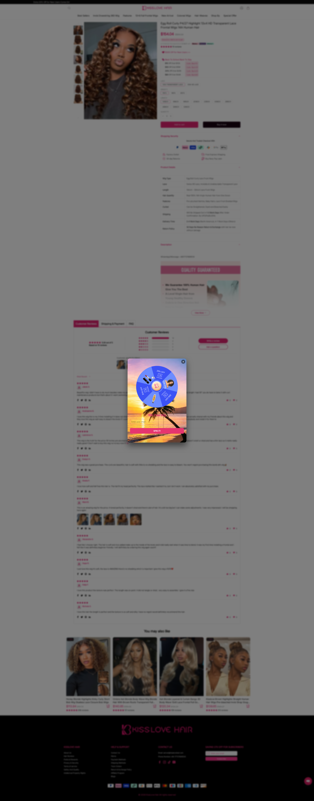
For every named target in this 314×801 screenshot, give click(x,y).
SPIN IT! (157, 431)
